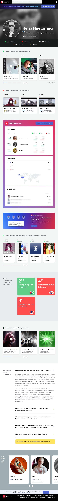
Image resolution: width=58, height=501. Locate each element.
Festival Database (49, 495)
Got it (46, 492)
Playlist (9, 193)
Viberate (5, 2)
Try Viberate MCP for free (48, 6)
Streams (42, 133)
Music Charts (29, 495)
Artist (14, 133)
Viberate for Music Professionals (37, 497)
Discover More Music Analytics (44, 123)
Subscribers (50, 133)
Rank (9, 133)
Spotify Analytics (23, 497)
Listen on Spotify (50, 82)
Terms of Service (51, 497)
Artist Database (38, 495)
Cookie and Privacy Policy (24, 492)
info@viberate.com (37, 441)
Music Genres (20, 495)
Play (11, 66)
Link (20, 196)
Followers (35, 133)
